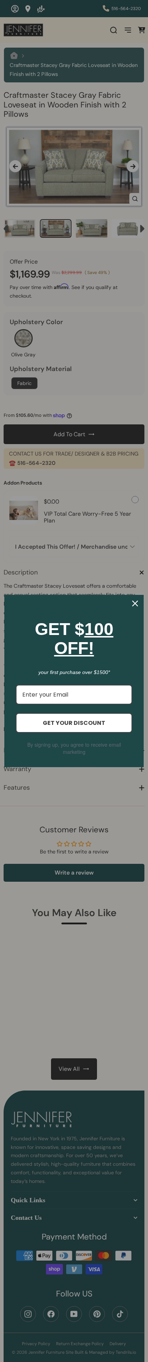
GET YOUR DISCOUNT (74, 723)
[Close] (135, 603)
